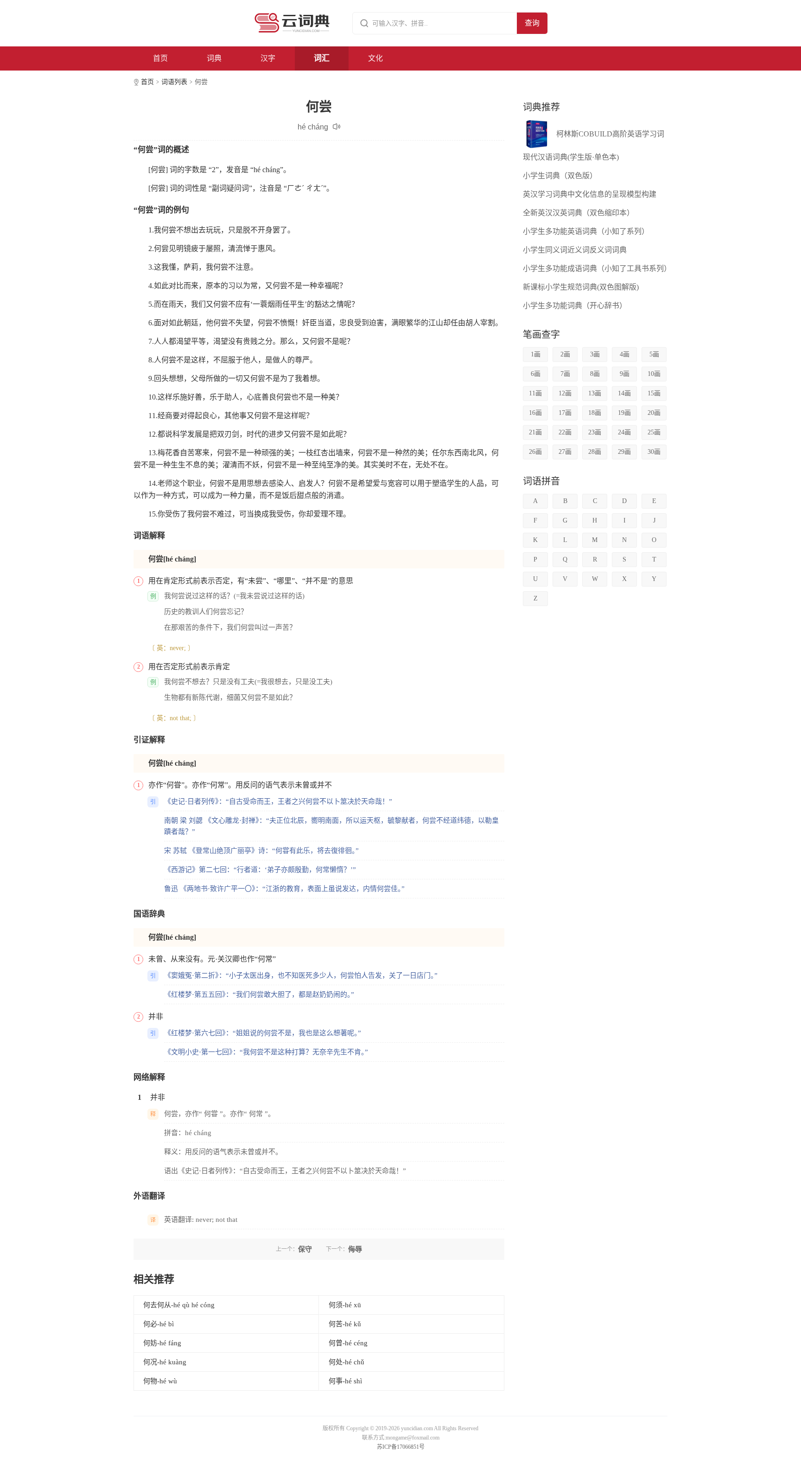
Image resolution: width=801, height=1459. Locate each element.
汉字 (268, 58)
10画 (654, 373)
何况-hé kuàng (164, 1362)
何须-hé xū (345, 1305)
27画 (565, 451)
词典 (214, 58)
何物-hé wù (160, 1381)
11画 (535, 393)
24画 (624, 432)
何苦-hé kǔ (345, 1324)
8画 (595, 373)
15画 (654, 393)
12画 (565, 393)
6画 (535, 373)
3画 (595, 354)
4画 (624, 354)
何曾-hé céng (348, 1343)
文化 (375, 58)
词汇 (322, 58)
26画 (535, 451)
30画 (654, 451)
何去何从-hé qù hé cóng (179, 1305)
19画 (624, 412)
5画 (654, 354)
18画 (594, 412)
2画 (565, 354)
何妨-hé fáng (162, 1343)
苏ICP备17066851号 (401, 1447)
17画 (565, 412)
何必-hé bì (158, 1324)
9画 (624, 373)
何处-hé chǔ (346, 1362)
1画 (535, 354)
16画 (535, 412)
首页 (160, 58)
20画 (654, 412)
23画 (594, 432)
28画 (594, 451)
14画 (624, 393)
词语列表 (174, 81)
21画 (535, 432)
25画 (654, 432)
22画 (565, 432)
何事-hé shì (345, 1381)
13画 (594, 393)
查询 (532, 23)
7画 (565, 373)
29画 (624, 451)
